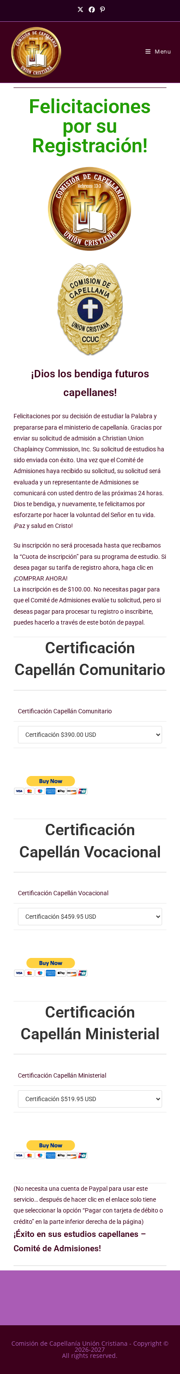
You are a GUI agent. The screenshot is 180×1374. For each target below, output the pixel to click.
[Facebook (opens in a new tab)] (91, 9)
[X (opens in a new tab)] (80, 9)
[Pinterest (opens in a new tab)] (101, 9)
